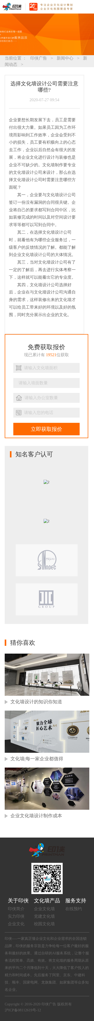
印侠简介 (16, 909)
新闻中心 (65, 58)
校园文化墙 (44, 924)
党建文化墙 (44, 916)
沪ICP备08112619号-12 (23, 1010)
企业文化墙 (44, 909)
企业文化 (16, 924)
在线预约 (73, 909)
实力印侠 (16, 916)
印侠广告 (38, 58)
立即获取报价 (46, 429)
